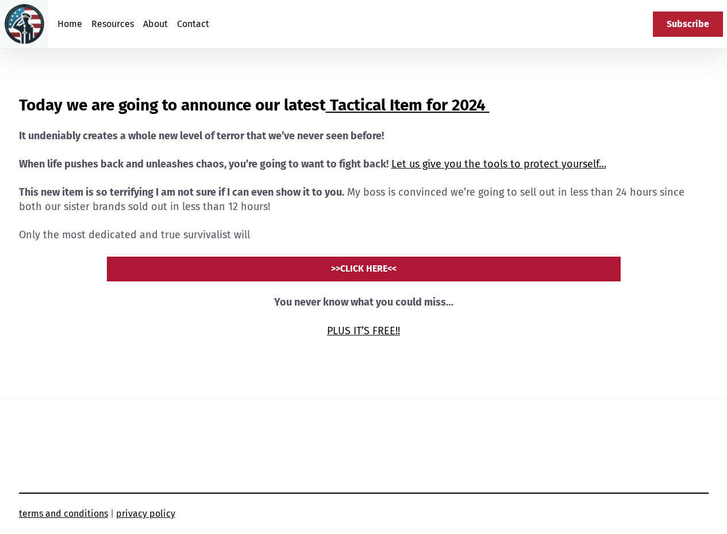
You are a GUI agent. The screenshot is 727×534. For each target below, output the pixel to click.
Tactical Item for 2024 (408, 105)
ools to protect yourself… (546, 164)
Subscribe (688, 23)
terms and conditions (63, 513)
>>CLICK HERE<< (364, 268)
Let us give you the (437, 164)
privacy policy (145, 513)
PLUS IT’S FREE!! (363, 331)
